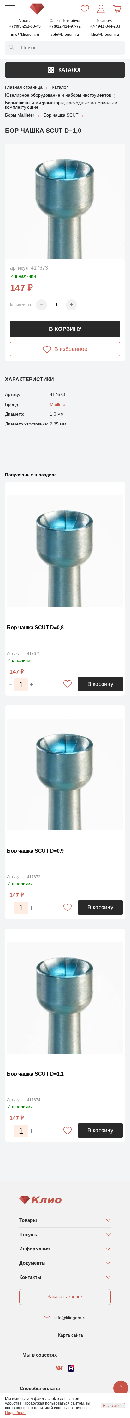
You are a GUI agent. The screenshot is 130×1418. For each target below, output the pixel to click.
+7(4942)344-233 (105, 26)
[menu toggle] (10, 9)
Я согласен (113, 1405)
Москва (25, 20)
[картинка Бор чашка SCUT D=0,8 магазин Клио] (65, 551)
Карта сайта (70, 1335)
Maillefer (58, 404)
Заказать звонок (65, 1296)
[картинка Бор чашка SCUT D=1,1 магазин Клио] (65, 998)
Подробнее (15, 1412)
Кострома (105, 20)
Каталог (69, 70)
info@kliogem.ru (70, 1317)
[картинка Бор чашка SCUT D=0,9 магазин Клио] (65, 774)
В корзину (65, 329)
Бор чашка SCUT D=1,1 (35, 1073)
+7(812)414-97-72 (65, 26)
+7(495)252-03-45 (25, 26)
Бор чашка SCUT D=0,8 (35, 627)
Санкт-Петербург (65, 20)
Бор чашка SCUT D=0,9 (35, 850)
